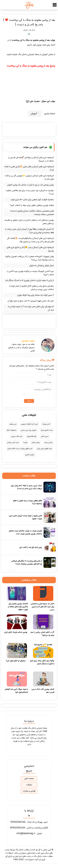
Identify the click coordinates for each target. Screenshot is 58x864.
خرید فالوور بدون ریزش (44, 448)
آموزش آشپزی (29, 454)
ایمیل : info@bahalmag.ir (29, 833)
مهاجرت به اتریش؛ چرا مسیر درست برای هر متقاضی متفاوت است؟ (30, 192)
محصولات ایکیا (11, 430)
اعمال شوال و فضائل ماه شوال (41, 265)
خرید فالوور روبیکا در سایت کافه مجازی (19, 448)
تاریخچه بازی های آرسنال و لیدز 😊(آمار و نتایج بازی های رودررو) (30, 249)
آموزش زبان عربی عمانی (28, 430)
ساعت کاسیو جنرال (47, 430)
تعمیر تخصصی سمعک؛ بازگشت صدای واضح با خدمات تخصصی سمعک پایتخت (32, 212)
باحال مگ (32, 30)
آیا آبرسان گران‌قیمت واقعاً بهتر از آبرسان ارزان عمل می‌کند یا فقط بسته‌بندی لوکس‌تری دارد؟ (29, 231)
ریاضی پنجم (48, 442)
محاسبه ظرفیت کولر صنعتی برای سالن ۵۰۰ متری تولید (32, 199)
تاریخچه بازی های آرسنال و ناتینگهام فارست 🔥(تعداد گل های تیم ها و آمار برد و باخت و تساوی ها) (30, 240)
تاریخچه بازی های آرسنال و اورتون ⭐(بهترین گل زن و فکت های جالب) (29, 177)
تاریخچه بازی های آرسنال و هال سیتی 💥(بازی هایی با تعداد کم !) (29, 168)
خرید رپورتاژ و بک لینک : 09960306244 (29, 822)
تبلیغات (29, 784)
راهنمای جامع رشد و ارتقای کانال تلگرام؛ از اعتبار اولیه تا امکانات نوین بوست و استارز (31, 287)
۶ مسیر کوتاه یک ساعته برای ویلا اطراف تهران (35, 295)
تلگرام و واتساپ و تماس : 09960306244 (29, 828)
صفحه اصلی (29, 778)
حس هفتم (12, 424)
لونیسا (25, 442)
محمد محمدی (28, 341)
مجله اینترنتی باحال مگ (28, 54)
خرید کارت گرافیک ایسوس (29, 424)
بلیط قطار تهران (31, 436)
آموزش (25, 30)
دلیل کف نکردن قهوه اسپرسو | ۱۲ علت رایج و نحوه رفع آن (31, 301)
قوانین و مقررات (29, 791)
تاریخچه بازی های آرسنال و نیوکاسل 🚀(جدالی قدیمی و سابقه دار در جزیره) (31, 159)
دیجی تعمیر (45, 436)
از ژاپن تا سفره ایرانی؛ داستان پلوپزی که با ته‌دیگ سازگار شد (29, 280)
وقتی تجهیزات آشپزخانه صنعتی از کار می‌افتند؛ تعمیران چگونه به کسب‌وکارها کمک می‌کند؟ (29, 258)
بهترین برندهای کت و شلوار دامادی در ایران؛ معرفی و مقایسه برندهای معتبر (29, 221)
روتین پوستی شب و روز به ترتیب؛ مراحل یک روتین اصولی (30, 185)
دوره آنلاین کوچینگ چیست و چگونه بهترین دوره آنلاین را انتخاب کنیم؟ (30, 273)
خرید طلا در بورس (16, 436)
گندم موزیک (46, 424)
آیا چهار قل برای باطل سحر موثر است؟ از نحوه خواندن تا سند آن (31, 308)
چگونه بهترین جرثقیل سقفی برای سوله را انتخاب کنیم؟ (32, 205)
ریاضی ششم (36, 442)
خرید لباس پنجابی (13, 442)
